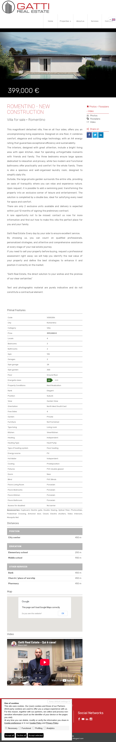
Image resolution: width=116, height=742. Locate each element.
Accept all (9, 735)
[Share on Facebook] (89, 135)
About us (80, 21)
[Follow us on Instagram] (91, 719)
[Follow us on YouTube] (83, 719)
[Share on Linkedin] (100, 135)
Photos (93, 115)
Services (94, 21)
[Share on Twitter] (95, 135)
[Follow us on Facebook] (79, 719)
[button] (6, 55)
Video (93, 122)
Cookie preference (12, 723)
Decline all (21, 735)
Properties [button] (65, 21)
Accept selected (36, 735)
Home (50, 21)
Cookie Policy (36, 723)
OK (63, 613)
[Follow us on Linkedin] (87, 719)
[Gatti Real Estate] (25, 7)
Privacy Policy (52, 723)
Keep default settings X (59, 701)
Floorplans (95, 119)
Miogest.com (78, 738)
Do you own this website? (32, 614)
